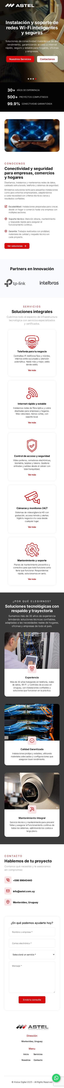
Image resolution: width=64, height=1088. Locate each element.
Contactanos (47, 63)
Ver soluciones (15, 246)
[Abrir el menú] (58, 5)
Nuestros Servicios (20, 63)
